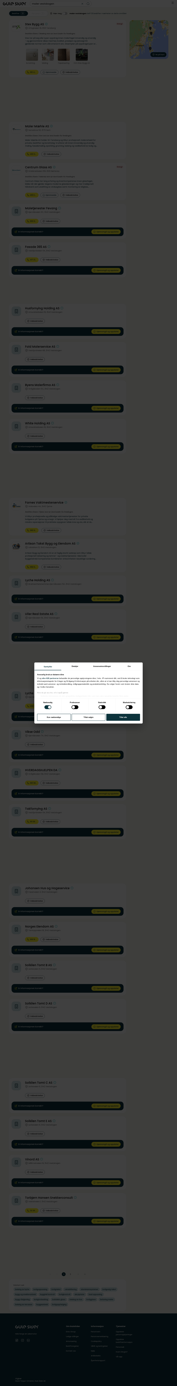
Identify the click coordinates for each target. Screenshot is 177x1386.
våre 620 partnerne (50, 678)
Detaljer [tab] (75, 666)
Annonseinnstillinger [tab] (102, 666)
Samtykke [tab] (48, 667)
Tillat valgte (88, 717)
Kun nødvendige (54, 717)
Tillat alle (123, 717)
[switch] (75, 707)
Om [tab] (129, 666)
